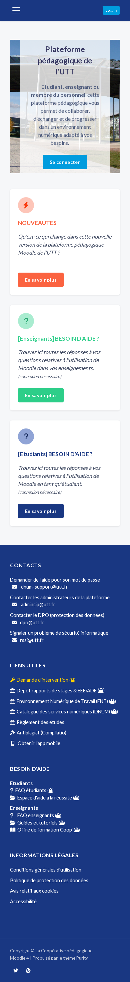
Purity (82, 958)
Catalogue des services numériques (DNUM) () (66, 711)
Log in (111, 10)
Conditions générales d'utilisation (45, 870)
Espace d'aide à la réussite (47, 797)
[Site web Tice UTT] (28, 970)
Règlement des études (39, 722)
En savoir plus (41, 280)
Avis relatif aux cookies (34, 891)
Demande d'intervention (45, 680)
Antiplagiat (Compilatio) (40, 732)
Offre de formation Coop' (47, 830)
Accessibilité (23, 901)
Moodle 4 (19, 958)
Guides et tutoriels (40, 823)
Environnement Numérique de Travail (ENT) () (65, 701)
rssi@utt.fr (32, 640)
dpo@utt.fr (32, 622)
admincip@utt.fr (37, 604)
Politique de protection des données (49, 880)
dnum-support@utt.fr (44, 587)
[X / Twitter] (16, 970)
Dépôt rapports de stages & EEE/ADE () (60, 690)
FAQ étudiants (33, 790)
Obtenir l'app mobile (37, 743)
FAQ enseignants (37, 815)
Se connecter (65, 162)
